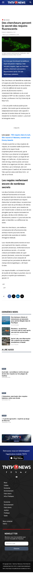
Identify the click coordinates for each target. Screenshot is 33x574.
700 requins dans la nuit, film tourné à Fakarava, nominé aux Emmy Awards (16, 137)
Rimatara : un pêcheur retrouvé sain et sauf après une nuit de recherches (21, 330)
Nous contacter (7, 521)
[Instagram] (11, 472)
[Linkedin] (18, 296)
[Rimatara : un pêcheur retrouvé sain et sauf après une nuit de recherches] (6, 331)
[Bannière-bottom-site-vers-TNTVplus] (16, 442)
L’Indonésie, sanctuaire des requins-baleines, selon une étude (15, 397)
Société (4, 415)
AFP (3, 284)
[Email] (22, 296)
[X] (13, 296)
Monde (7, 20)
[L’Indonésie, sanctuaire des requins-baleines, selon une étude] (16, 387)
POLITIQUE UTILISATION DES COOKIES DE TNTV (18, 568)
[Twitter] (16, 472)
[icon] (3, 20)
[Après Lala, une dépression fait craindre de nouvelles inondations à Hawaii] (6, 341)
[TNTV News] (16, 467)
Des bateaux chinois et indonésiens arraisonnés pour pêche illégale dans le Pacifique (20, 320)
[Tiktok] (26, 472)
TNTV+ (5, 524)
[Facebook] (9, 296)
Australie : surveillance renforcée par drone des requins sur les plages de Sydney (15, 374)
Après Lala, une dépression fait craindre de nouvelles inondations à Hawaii (20, 340)
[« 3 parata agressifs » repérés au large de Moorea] (16, 410)
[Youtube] (17, 477)
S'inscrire (16, 548)
